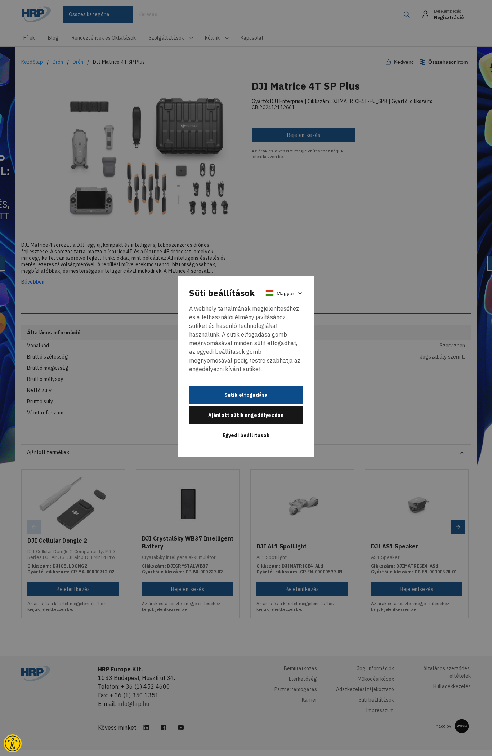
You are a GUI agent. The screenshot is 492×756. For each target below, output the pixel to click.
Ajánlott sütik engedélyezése (246, 415)
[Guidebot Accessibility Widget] (13, 743)
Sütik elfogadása (246, 395)
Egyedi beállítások (246, 435)
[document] (246, 366)
